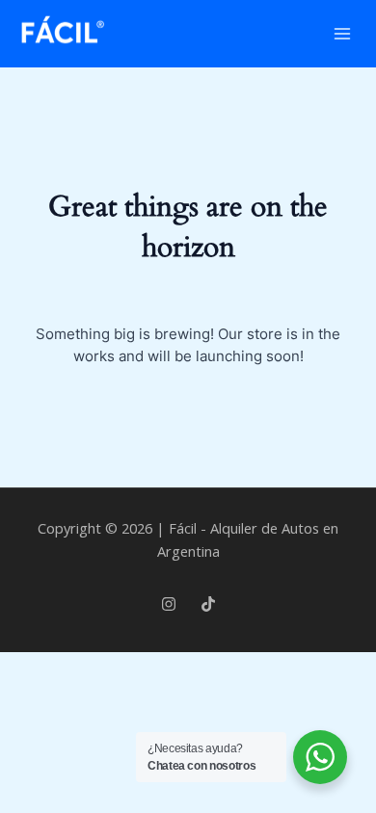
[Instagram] (168, 604)
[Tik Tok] (208, 604)
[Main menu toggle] (342, 33)
